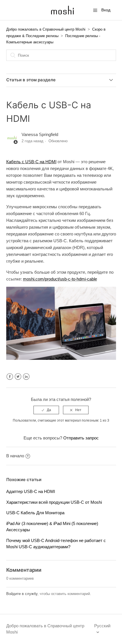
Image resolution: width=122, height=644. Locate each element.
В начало (15, 455)
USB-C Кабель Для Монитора (35, 512)
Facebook (9, 376)
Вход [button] (105, 10)
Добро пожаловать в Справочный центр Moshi (45, 29)
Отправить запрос (81, 437)
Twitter (18, 376)
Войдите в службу (21, 594)
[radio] (46, 410)
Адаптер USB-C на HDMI (30, 491)
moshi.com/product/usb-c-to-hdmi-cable (60, 279)
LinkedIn (26, 376)
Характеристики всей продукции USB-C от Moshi (54, 502)
